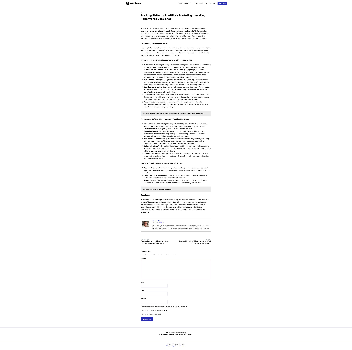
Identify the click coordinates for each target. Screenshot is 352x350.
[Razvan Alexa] (145, 227)
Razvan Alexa (157, 221)
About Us (187, 3)
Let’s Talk (222, 3)
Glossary (144, 12)
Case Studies (198, 3)
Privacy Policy (170, 346)
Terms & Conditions (180, 346)
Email (143, 290)
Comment (144, 258)
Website (143, 298)
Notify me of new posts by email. (151, 314)
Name (143, 282)
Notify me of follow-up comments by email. (154, 310)
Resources (210, 3)
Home (180, 3)
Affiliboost (161, 222)
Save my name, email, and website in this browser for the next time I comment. (164, 306)
